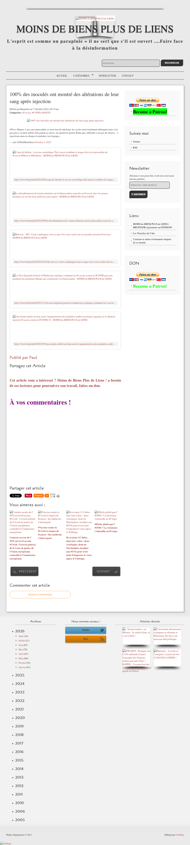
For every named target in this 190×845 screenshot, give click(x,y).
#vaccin (27, 112)
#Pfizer (13, 129)
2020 (20, 717)
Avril (21, 653)
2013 (19, 777)
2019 (19, 726)
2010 (19, 803)
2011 (19, 794)
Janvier (22, 667)
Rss (86, 639)
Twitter (136, 141)
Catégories (80, 76)
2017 (19, 743)
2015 (19, 760)
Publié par (19, 357)
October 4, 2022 (43, 142)
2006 (20, 811)
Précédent (28, 571)
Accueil (61, 75)
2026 (19, 631)
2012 (19, 786)
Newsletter (107, 75)
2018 (19, 734)
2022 (19, 700)
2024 (19, 683)
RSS (135, 147)
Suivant (103, 571)
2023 (19, 692)
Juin (21, 645)
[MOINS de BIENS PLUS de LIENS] (95, 18)
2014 (19, 769)
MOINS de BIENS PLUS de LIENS (95, 28)
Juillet (22, 640)
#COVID (36, 112)
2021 (19, 709)
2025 (19, 675)
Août (21, 636)
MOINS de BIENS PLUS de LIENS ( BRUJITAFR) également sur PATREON (152, 225)
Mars (21, 658)
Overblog (180, 834)
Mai (21, 649)
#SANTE (46, 112)
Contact (128, 75)
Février (22, 662)
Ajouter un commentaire (40, 594)
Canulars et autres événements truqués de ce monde (152, 240)
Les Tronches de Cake (144, 233)
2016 (19, 752)
